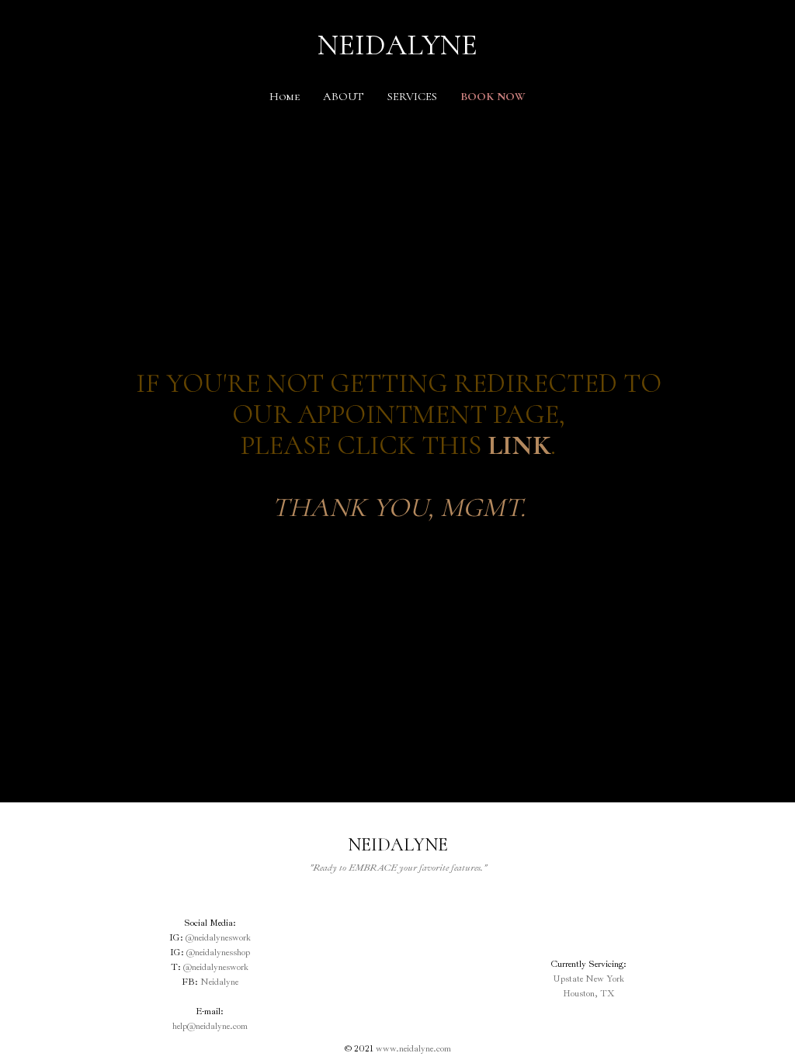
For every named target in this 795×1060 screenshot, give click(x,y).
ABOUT (343, 96)
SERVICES (412, 96)
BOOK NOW (493, 96)
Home (284, 96)
